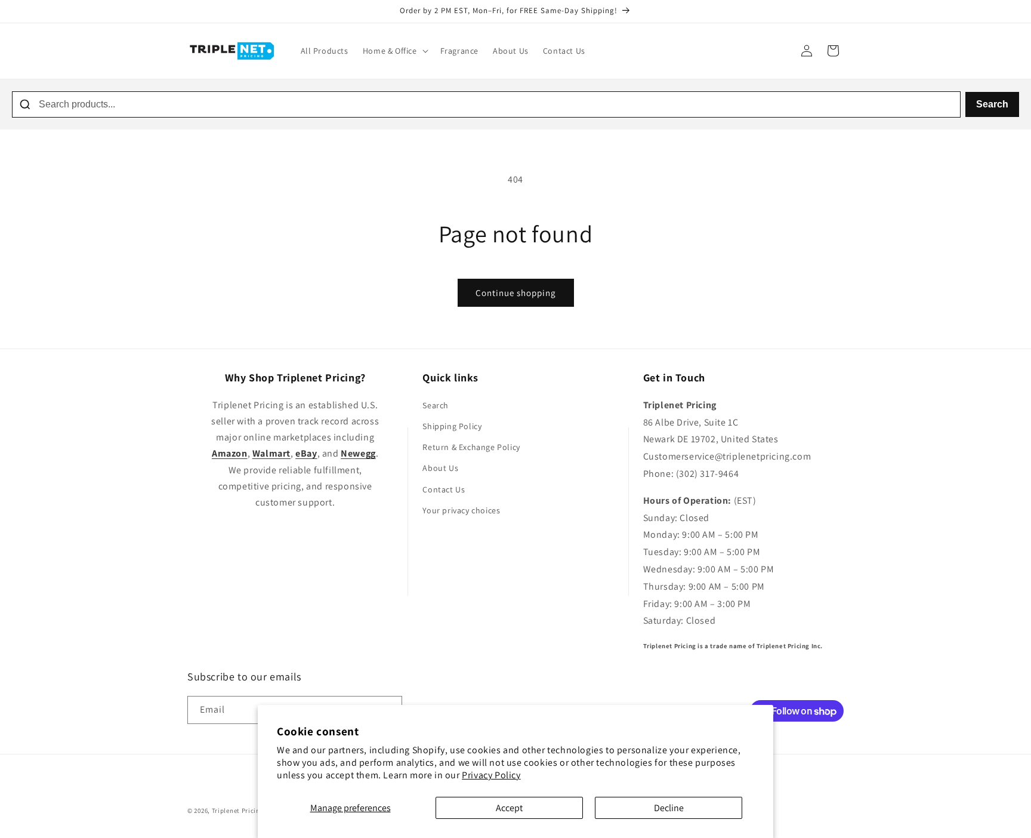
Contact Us (443, 489)
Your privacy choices (461, 510)
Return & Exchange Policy (471, 447)
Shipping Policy (451, 426)
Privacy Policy (491, 775)
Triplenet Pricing (238, 810)
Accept (509, 808)
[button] (394, 50)
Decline (669, 808)
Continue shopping (516, 292)
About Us (440, 468)
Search (992, 104)
